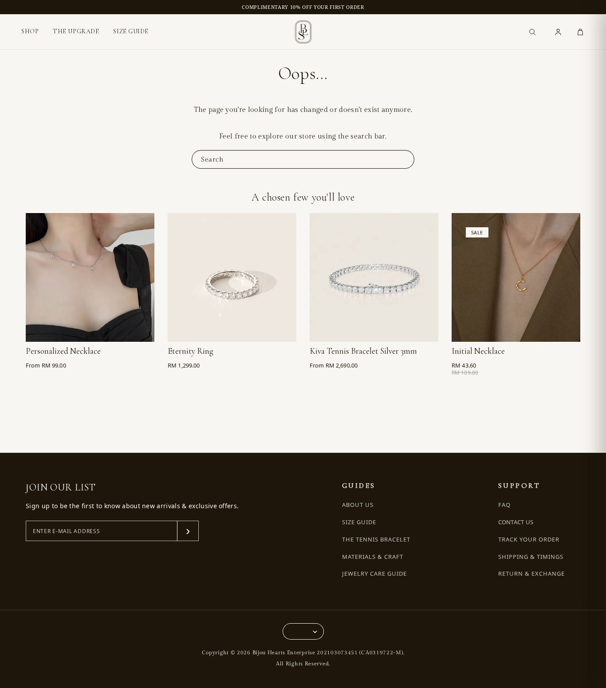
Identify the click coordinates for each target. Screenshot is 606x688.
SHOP (30, 31)
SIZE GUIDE (131, 31)
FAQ (504, 505)
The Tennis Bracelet (376, 539)
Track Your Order (529, 539)
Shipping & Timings (531, 557)
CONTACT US (516, 522)
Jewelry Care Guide (374, 573)
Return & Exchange (531, 573)
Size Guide (359, 522)
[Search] (532, 32)
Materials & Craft (373, 557)
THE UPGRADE (76, 31)
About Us (358, 505)
